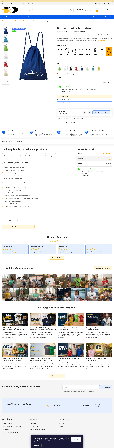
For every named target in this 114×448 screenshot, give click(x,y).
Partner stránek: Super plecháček (10, 432)
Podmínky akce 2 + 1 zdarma (37, 429)
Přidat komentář (18, 226)
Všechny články (57, 376)
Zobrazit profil (102, 268)
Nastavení (37, 445)
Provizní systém (5, 429)
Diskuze (18, 141)
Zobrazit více (57, 257)
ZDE (35, 206)
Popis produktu (6, 141)
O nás (3, 4)
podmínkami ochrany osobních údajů (86, 391)
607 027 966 (83, 9)
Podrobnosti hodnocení (79, 31)
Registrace (108, 4)
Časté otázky (11, 4)
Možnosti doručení (107, 82)
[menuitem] (7, 17)
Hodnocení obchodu (57, 237)
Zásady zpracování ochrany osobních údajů (12, 426)
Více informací (101, 40)
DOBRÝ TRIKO (79, 118)
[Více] (107, 17)
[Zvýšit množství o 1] (89, 112)
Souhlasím (76, 439)
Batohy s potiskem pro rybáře (104, 158)
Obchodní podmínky (33, 4)
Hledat (71, 10)
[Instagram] (99, 405)
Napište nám (62, 423)
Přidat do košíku (101, 112)
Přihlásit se (105, 387)
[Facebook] (96, 405)
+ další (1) (6, 82)
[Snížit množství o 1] (84, 112)
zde (34, 441)
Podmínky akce (66, 91)
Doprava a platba (21, 4)
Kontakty (61, 426)
